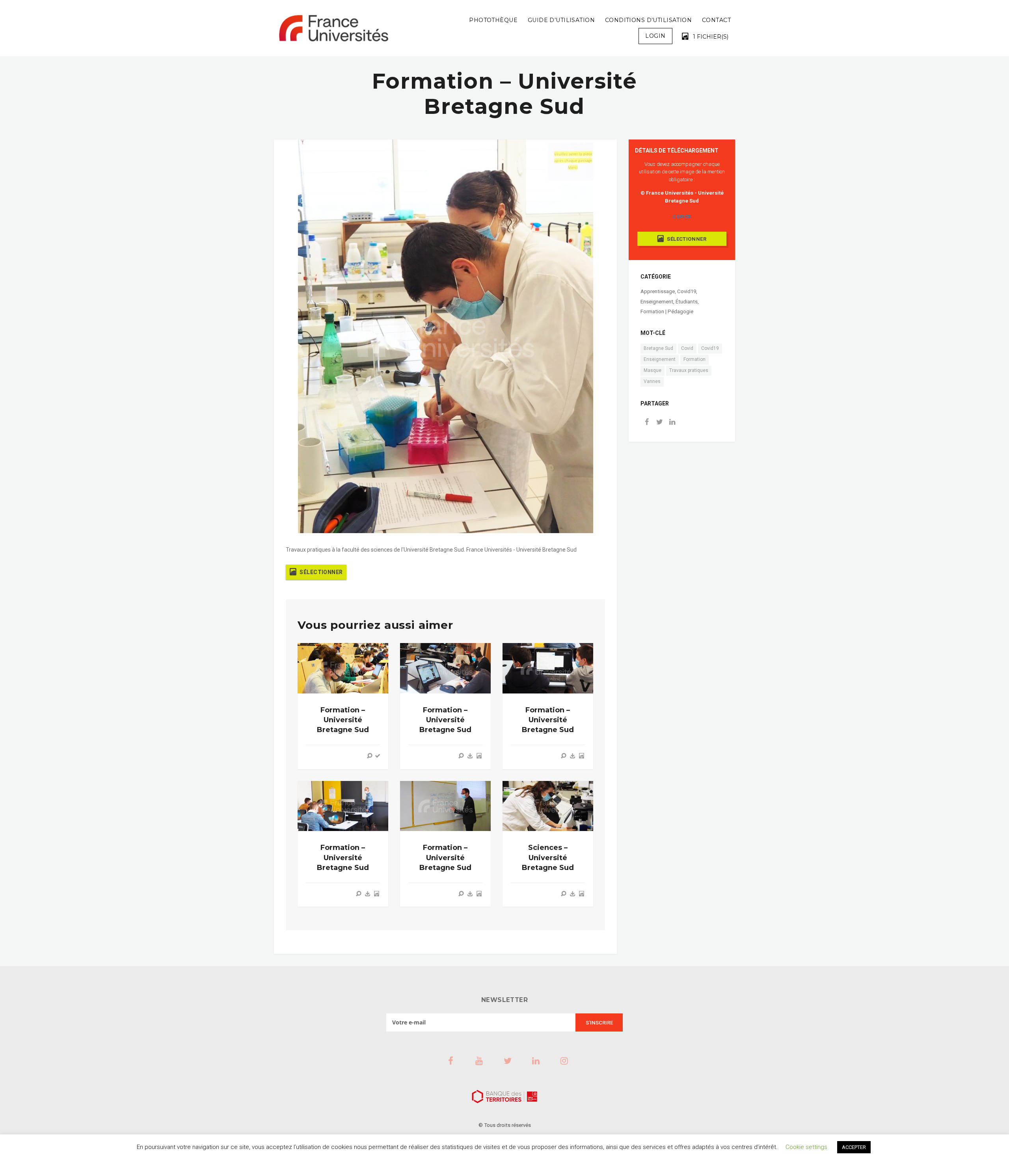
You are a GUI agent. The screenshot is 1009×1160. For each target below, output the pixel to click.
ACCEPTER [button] (854, 1147)
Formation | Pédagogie (666, 311)
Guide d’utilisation (561, 20)
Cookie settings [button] (806, 1147)
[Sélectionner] (479, 756)
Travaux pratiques (688, 370)
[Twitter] (659, 423)
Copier (681, 216)
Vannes (652, 381)
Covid (687, 348)
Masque (652, 370)
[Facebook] (646, 423)
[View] (370, 756)
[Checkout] (377, 756)
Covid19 (686, 291)
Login (655, 35)
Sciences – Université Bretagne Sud (548, 857)
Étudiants (687, 302)
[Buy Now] (470, 756)
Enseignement (656, 302)
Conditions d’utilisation (648, 20)
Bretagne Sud (658, 348)
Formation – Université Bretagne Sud (343, 720)
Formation (694, 359)
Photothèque (493, 20)
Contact (716, 20)
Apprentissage (657, 291)
